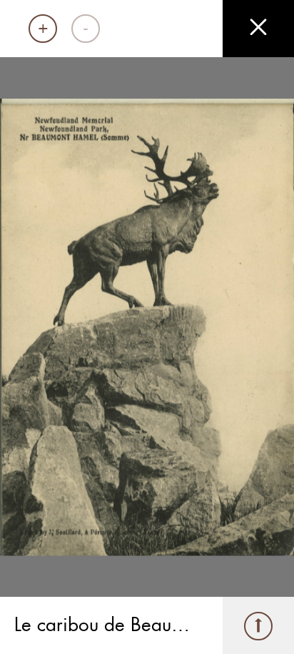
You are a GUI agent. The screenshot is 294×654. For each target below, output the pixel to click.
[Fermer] (258, 28)
